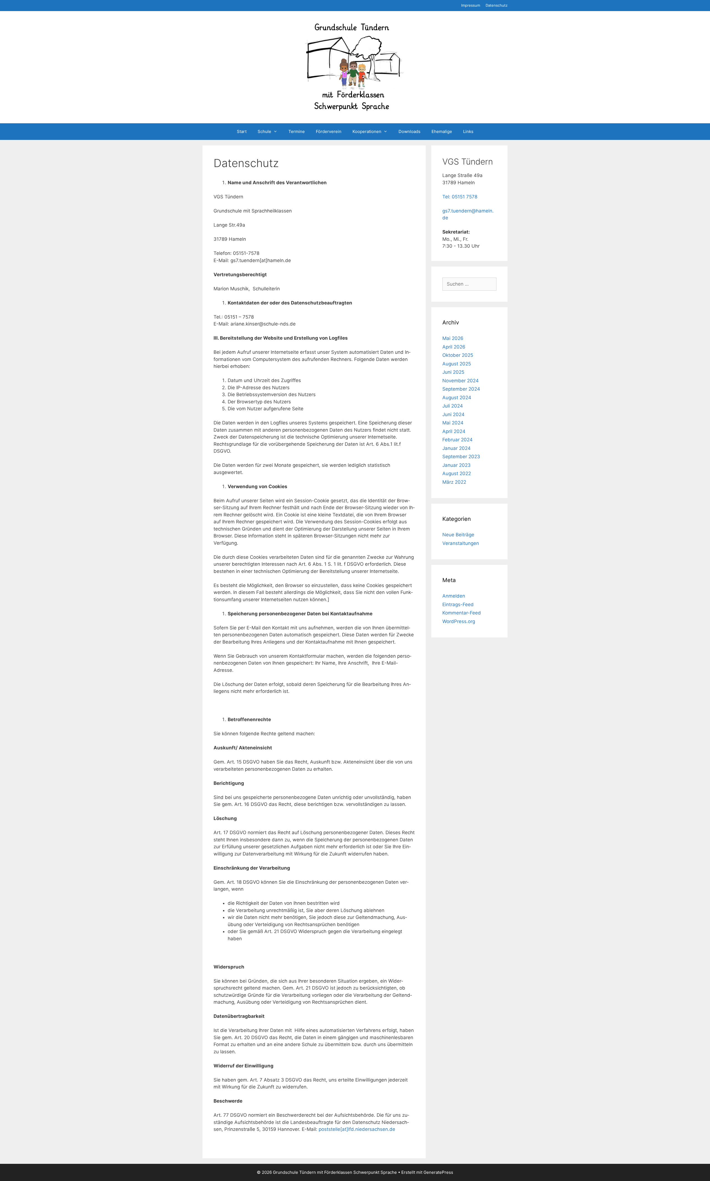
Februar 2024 (457, 439)
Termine (296, 131)
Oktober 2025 (457, 355)
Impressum (470, 5)
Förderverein (328, 131)
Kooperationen (367, 131)
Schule (264, 131)
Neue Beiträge (458, 534)
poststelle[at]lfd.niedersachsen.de (357, 1129)
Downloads (409, 131)
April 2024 (453, 431)
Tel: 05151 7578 (459, 196)
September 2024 (461, 389)
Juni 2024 (453, 414)
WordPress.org (458, 621)
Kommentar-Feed (461, 613)
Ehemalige (442, 131)
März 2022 (454, 482)
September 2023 (461, 456)
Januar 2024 (456, 448)
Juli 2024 (452, 406)
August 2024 (456, 397)
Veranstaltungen (460, 543)
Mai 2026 (452, 338)
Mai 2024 (452, 423)
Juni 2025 (453, 372)
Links (468, 131)
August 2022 (456, 473)
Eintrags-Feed (458, 604)
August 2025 (456, 364)
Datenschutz (497, 5)
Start (242, 131)
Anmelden (453, 596)
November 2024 (460, 380)
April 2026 (453, 347)
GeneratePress (438, 1172)
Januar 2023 (456, 465)
